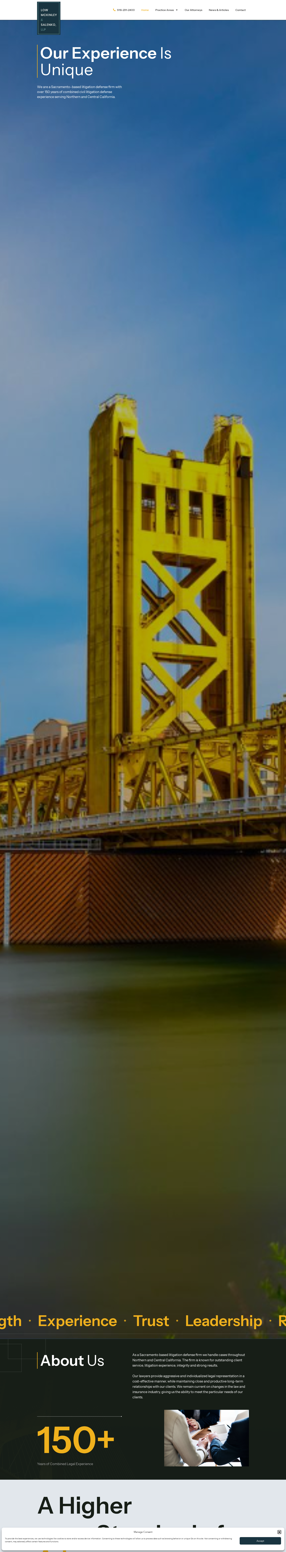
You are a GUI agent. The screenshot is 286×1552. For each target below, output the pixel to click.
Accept (260, 1541)
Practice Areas (164, 10)
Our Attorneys (193, 10)
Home (145, 10)
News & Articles (219, 10)
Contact (240, 10)
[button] (279, 1532)
